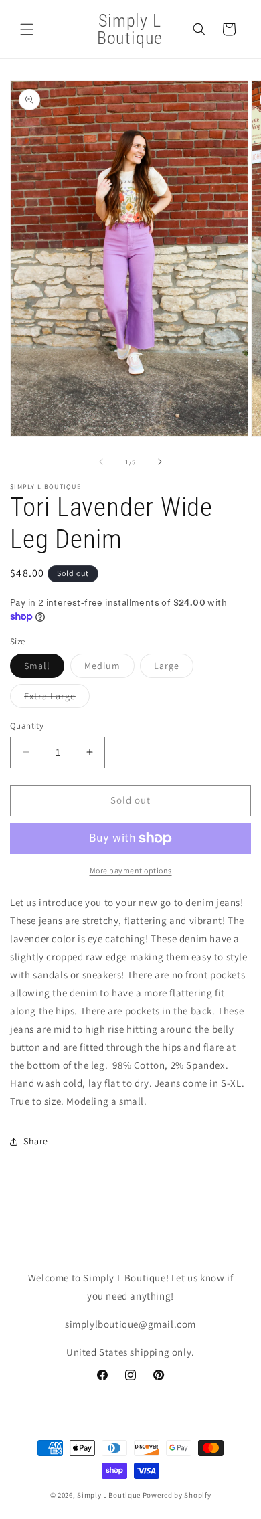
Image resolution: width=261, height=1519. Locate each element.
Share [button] (35, 1141)
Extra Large (57, 698)
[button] (26, 29)
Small (44, 668)
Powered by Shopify (177, 1495)
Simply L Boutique (109, 1495)
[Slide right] (160, 461)
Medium (109, 668)
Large (173, 668)
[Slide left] (101, 461)
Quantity (27, 725)
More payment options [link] (131, 870)
